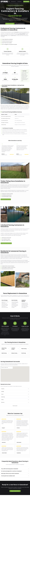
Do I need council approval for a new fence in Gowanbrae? (11, 471)
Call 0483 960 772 (20, 23)
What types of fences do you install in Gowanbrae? (10, 473)
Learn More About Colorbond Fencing (6, 243)
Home (9, 1)
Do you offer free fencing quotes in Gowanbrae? (9, 468)
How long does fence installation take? (8, 475)
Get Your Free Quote (10, 23)
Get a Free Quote (26, 1)
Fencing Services (13, 1)
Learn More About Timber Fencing (5, 199)
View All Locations (15, 405)
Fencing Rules (19, 1)
